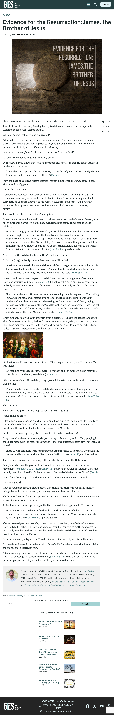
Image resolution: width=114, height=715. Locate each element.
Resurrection (36, 595)
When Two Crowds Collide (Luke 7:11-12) (49, 681)
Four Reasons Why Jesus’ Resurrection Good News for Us (48, 652)
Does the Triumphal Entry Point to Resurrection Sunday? (49, 666)
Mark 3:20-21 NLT (81, 272)
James (19, 595)
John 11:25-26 (57, 556)
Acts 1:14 (74, 454)
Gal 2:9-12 (46, 468)
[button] (88, 4)
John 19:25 (51, 374)
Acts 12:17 (21, 468)
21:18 (38, 468)
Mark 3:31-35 (65, 312)
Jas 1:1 (94, 472)
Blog (6, 15)
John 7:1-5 (55, 249)
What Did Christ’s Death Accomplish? (50, 622)
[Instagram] (109, 706)
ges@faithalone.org (65, 701)
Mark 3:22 (44, 282)
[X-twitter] (95, 706)
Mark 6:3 (55, 175)
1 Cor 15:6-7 (32, 517)
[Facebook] (88, 706)
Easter (12, 595)
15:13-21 (30, 468)
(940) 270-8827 (47, 701)
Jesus (26, 595)
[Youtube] (102, 706)
